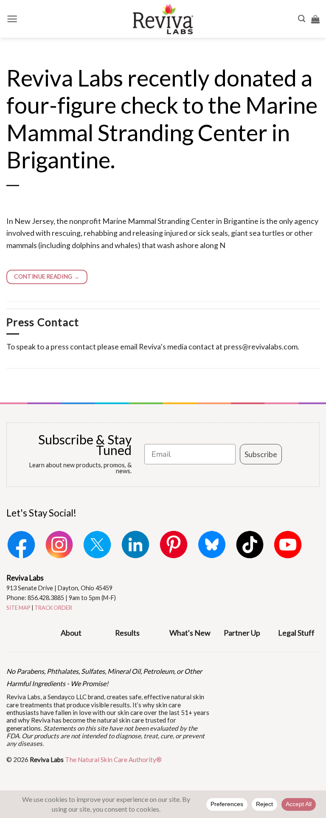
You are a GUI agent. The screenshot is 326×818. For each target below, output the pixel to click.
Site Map (18, 607)
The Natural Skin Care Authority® (113, 759)
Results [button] (127, 632)
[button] (12, 19)
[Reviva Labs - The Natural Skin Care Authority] (163, 19)
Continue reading (46, 276)
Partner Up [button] (242, 632)
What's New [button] (190, 632)
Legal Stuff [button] (296, 632)
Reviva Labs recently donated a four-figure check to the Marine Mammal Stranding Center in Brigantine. (162, 118)
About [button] (71, 632)
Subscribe (260, 454)
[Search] (301, 19)
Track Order (53, 607)
